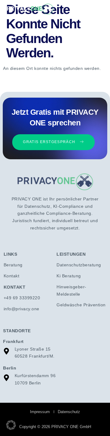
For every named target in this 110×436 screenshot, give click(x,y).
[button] (102, 9)
